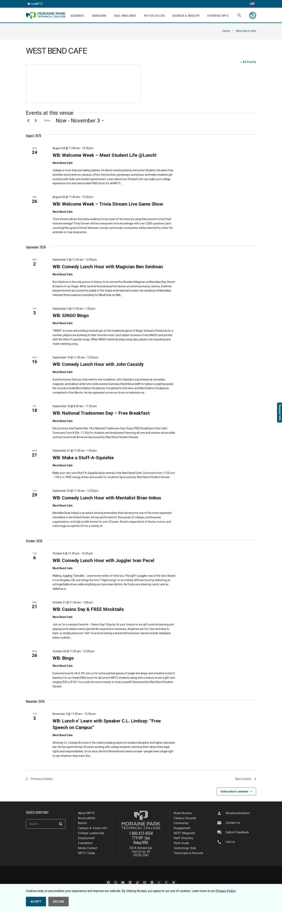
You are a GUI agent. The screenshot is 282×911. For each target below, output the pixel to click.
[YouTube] (123, 882)
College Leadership (91, 833)
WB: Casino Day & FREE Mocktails (88, 609)
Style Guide (181, 843)
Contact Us (233, 823)
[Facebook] (108, 882)
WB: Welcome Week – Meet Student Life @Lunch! (105, 155)
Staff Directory (183, 838)
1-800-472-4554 (141, 833)
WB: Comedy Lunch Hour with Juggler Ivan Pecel (103, 560)
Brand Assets (183, 813)
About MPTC (86, 813)
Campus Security (185, 818)
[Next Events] (35, 120)
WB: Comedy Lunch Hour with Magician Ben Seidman (108, 266)
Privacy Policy (226, 891)
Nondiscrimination (238, 813)
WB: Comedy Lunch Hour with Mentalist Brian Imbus (107, 498)
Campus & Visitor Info (92, 828)
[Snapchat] (144, 882)
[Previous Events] (28, 120)
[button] (87, 15)
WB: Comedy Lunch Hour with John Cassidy (98, 364)
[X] (166, 882)
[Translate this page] (252, 3)
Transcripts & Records (188, 853)
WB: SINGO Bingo (71, 315)
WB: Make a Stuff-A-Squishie (83, 457)
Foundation (85, 843)
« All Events (248, 62)
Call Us (230, 842)
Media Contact (87, 848)
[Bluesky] (173, 882)
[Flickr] (151, 882)
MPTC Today (86, 853)
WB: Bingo (63, 658)
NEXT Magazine (184, 833)
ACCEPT (36, 901)
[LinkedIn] (130, 882)
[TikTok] (137, 882)
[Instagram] (115, 882)
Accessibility (86, 818)
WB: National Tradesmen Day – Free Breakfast (101, 413)
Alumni (82, 823)
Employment (86, 838)
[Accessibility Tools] (252, 15)
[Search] (60, 824)
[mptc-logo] (45, 15)
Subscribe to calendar (235, 791)
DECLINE (58, 901)
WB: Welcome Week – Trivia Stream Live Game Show (108, 204)
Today (47, 120)
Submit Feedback (237, 832)
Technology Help (185, 848)
